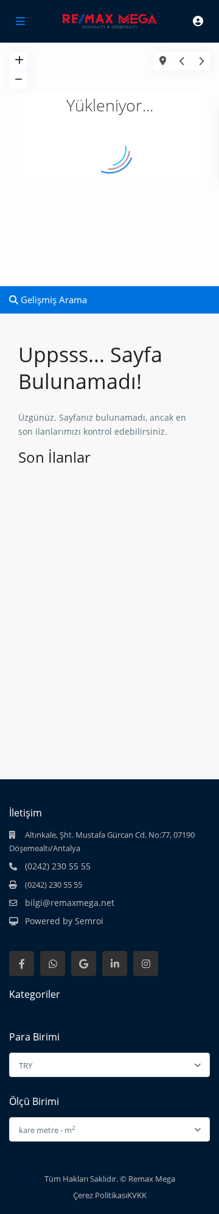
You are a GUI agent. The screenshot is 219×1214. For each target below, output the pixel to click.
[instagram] (145, 963)
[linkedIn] (114, 963)
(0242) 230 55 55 (58, 866)
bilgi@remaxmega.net (69, 902)
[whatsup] (52, 963)
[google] (83, 963)
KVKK (137, 1195)
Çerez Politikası (100, 1195)
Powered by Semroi (64, 921)
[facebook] (21, 963)
